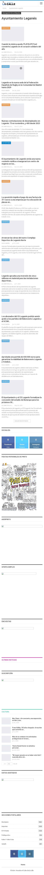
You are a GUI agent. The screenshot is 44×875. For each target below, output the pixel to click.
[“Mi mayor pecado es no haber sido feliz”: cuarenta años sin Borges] (6, 757)
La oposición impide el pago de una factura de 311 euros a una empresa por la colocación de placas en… (21, 199)
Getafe (4, 844)
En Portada (6, 143)
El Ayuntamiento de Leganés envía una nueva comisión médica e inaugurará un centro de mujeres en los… (21, 161)
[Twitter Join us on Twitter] (22, 853)
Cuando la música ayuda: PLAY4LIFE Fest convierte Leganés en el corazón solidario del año (21, 46)
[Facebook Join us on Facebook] (14, 853)
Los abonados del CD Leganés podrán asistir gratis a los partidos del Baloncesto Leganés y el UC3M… (21, 318)
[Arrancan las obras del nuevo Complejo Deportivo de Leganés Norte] (13, 227)
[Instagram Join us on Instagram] (30, 853)
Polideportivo (6, 835)
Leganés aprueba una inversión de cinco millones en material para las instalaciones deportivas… (20, 278)
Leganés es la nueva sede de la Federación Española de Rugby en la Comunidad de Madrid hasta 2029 (22, 85)
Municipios (5, 28)
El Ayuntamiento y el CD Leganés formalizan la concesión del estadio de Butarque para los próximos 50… (22, 399)
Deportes (5, 66)
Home (23, 864)
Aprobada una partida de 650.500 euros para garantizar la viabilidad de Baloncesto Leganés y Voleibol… (22, 359)
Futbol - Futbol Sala (8, 839)
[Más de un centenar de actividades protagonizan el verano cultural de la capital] (6, 739)
